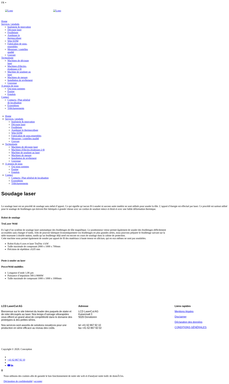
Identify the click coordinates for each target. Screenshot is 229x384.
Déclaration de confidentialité (18, 381)
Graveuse (12, 83)
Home (4, 21)
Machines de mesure (17, 77)
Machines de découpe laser (24, 147)
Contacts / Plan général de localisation (18, 101)
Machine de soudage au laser (25, 152)
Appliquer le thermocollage (14, 36)
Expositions (13, 105)
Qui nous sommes (16, 88)
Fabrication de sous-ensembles (17, 45)
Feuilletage (12, 32)
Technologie (7, 57)
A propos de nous (10, 86)
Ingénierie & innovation (19, 27)
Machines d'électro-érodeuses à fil (17, 67)
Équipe (10, 91)
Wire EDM (12, 41)
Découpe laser (14, 29)
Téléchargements (15, 108)
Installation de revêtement (20, 80)
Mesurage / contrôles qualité (25, 138)
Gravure (11, 55)
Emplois (11, 94)
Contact (5, 97)
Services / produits (10, 24)
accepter (38, 381)
